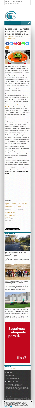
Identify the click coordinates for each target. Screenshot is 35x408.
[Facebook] (7, 43)
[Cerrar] (31, 401)
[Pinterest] (19, 43)
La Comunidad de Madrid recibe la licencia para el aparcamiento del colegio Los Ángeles (15, 254)
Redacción (10, 36)
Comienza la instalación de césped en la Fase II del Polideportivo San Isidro (16, 310)
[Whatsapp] (23, 43)
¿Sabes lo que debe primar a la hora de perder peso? (10, 205)
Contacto (18, 3)
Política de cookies (8, 406)
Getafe (7, 1)
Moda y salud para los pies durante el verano (22, 205)
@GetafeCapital (11, 38)
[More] (7, 47)
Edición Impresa (9, 3)
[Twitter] (11, 43)
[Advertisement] (17, 8)
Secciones (19, 1)
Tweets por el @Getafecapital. (12, 368)
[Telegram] (27, 43)
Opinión (12, 1)
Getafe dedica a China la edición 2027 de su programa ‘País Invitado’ (16, 282)
